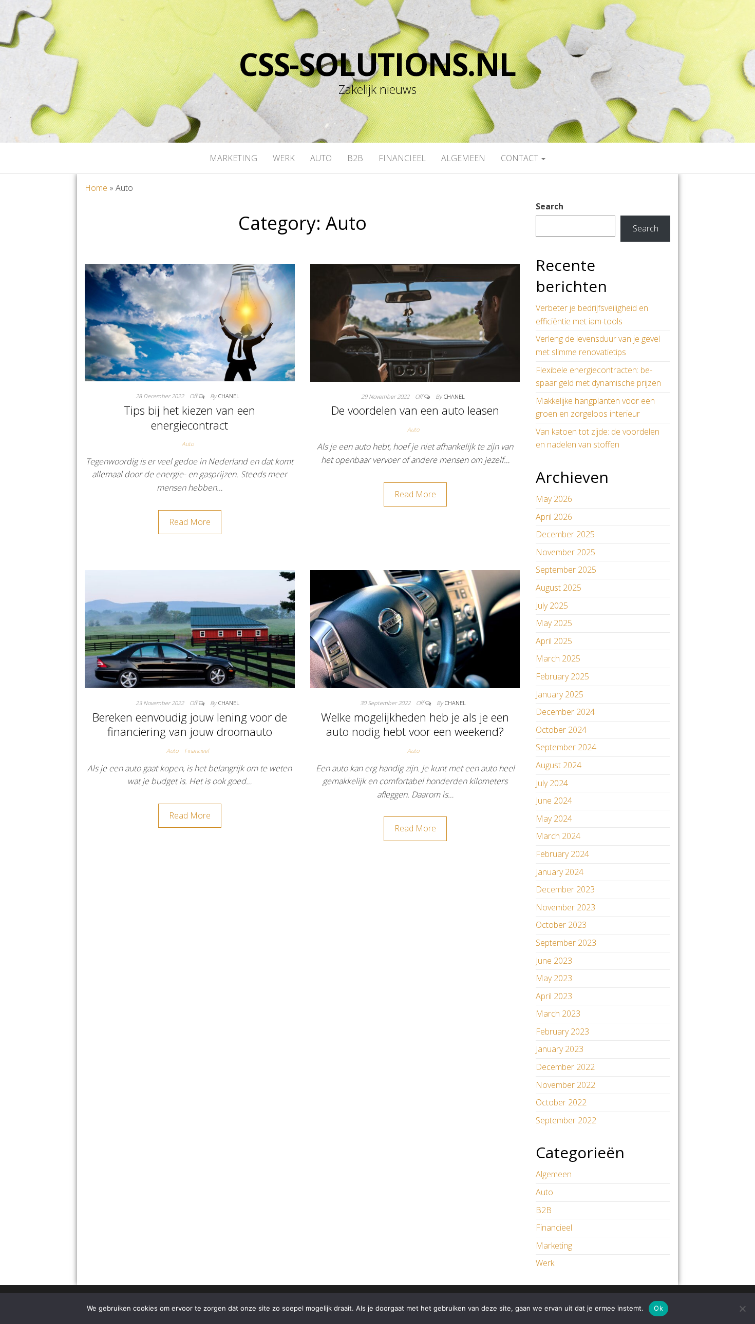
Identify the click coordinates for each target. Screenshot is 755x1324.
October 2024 (561, 729)
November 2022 (565, 1085)
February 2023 (562, 1031)
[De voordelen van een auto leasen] (415, 321)
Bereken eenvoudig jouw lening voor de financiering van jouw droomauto (189, 724)
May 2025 (554, 623)
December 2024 (565, 711)
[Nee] (742, 1308)
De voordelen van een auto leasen (415, 410)
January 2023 (559, 1049)
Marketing (233, 158)
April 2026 (554, 516)
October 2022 (561, 1102)
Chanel (228, 396)
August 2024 (558, 765)
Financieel (402, 158)
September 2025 (566, 569)
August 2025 (558, 587)
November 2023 (565, 907)
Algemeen (463, 158)
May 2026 (554, 498)
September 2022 (566, 1120)
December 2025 (565, 534)
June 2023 (554, 960)
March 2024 (558, 836)
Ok (658, 1308)
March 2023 (558, 1013)
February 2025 (562, 676)
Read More (190, 522)
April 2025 (554, 641)
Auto (321, 158)
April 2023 (554, 996)
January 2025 (559, 694)
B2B (355, 158)
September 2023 (566, 942)
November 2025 (565, 552)
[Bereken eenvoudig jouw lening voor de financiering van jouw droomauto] (190, 628)
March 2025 (558, 658)
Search (549, 206)
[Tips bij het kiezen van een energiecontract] (190, 321)
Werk (284, 158)
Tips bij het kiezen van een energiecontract (189, 417)
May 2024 (554, 818)
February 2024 (562, 854)
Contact (520, 158)
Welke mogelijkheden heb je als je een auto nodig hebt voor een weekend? (415, 724)
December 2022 (565, 1067)
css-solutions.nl (377, 64)
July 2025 (552, 605)
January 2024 (559, 872)
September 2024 (566, 747)
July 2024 (552, 783)
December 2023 (565, 889)
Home (96, 187)
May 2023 (554, 978)
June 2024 (554, 800)
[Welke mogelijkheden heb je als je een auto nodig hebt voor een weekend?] (415, 628)
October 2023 (561, 924)
